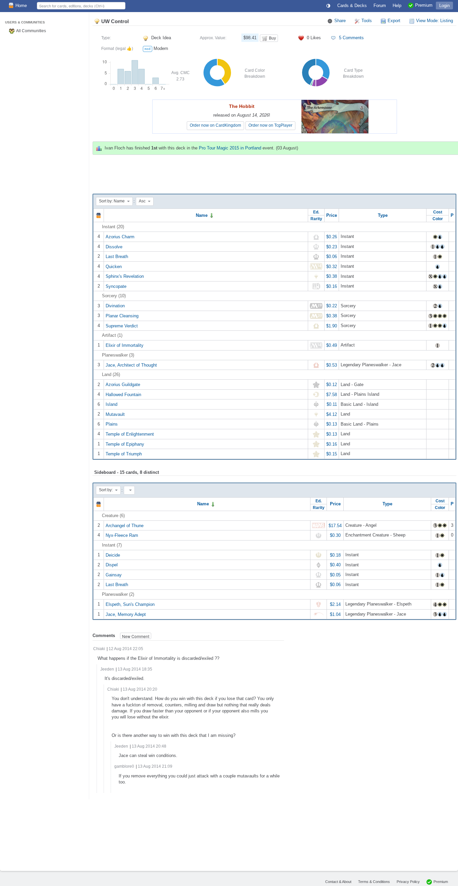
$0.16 (331, 286)
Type (383, 215)
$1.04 (335, 614)
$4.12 (331, 414)
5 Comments (351, 37)
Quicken (114, 266)
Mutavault (115, 414)
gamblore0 (124, 766)
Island (111, 404)
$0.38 (331, 276)
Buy (272, 38)
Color (438, 218)
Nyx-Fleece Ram (122, 535)
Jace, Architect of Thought (131, 364)
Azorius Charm (120, 236)
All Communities (31, 30)
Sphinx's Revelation (125, 276)
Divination (115, 305)
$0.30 (335, 535)
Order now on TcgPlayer (270, 125)
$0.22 (331, 305)
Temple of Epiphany (125, 443)
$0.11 (332, 404)
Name (202, 215)
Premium (441, 882)
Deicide (113, 554)
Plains (112, 424)
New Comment (135, 636)
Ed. (316, 212)
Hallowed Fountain (123, 394)
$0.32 (331, 266)
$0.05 (335, 574)
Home (21, 5)
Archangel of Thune (125, 525)
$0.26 (331, 236)
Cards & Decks (352, 5)
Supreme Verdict (122, 325)
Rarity (316, 218)
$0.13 (331, 424)
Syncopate (116, 286)
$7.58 (331, 394)
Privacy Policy (408, 882)
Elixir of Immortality (125, 345)
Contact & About (338, 882)
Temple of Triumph (124, 453)
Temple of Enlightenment (130, 434)
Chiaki (99, 648)
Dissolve (114, 246)
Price (331, 215)
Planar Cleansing (122, 315)
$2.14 (335, 604)
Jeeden (107, 669)
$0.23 (331, 246)
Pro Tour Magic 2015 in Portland (230, 147)
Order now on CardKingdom (215, 125)
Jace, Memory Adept (126, 614)
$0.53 (331, 364)
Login (444, 5)
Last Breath (117, 256)
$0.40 (335, 564)
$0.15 (331, 453)
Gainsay (114, 574)
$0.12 (331, 384)
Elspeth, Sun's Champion (130, 604)
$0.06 (331, 256)
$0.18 (335, 554)
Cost (437, 212)
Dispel (112, 564)
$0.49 (331, 345)
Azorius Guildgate (123, 384)
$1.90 (331, 325)
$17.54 (335, 525)
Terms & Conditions (374, 882)
